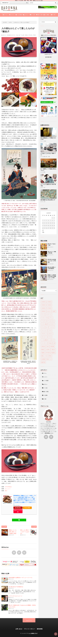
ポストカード (44, 336)
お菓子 (54, 311)
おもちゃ (26, 14)
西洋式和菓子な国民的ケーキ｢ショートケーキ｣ (20, 577)
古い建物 (47, 14)
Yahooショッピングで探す (18, 511)
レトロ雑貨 (19, 14)
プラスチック (44, 333)
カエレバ (18, 505)
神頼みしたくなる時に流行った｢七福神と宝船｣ (12, 531)
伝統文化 (43, 346)
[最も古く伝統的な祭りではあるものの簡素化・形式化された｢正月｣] (4, 607)
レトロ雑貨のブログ (33, 633)
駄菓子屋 (43, 362)
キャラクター (51, 324)
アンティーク (48, 314)
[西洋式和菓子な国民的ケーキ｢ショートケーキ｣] (4, 580)
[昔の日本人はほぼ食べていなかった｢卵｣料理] (44, 262)
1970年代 (49, 308)
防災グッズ (49, 359)
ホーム (5, 14)
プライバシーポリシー (29, 629)
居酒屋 (42, 352)
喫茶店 (42, 349)
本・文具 (33, 14)
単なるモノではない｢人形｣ (25, 2)
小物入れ (53, 349)
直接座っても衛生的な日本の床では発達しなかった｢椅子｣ (52, 276)
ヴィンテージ (44, 343)
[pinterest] (19, 552)
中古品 (50, 343)
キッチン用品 (44, 324)
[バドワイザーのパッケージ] (4, 598)
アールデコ (43, 320)
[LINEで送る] (19, 520)
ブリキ (50, 330)
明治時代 (53, 352)
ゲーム (42, 327)
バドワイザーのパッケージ (15, 596)
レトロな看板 (44, 340)
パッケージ (52, 327)
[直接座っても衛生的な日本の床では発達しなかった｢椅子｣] (44, 277)
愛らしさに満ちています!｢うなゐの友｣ (24, 531)
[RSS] (24, 552)
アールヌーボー (51, 320)
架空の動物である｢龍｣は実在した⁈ (48, 199)
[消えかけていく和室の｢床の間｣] (44, 254)
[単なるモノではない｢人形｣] (44, 246)
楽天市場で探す (18, 507)
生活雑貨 (43, 359)
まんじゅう (8, 488)
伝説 (48, 346)
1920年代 (43, 301)
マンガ (50, 336)
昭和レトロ (43, 355)
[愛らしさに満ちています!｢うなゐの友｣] (33, 532)
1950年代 (49, 305)
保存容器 (52, 346)
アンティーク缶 (44, 317)
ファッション (44, 330)
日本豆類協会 (8, 486)
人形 (54, 343)
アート (51, 317)
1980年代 (43, 311)
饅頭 (6, 490)
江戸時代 (49, 355)
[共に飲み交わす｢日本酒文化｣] (4, 589)
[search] (55, 3)
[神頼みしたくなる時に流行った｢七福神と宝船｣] (4, 532)
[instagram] (14, 552)
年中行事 (48, 352)
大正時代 (48, 349)
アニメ (42, 314)
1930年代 (49, 301)
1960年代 (43, 308)
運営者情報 (40, 629)
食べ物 (53, 14)
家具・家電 (40, 14)
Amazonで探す (27, 507)
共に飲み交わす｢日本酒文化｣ (16, 586)
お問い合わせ (18, 629)
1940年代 (43, 305)
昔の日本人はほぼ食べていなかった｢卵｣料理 (52, 261)
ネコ (47, 327)
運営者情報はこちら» (49, 433)
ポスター (50, 333)
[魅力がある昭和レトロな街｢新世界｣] (44, 270)
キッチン (12, 14)
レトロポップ (51, 340)
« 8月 (43, 232)
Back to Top (29, 620)
